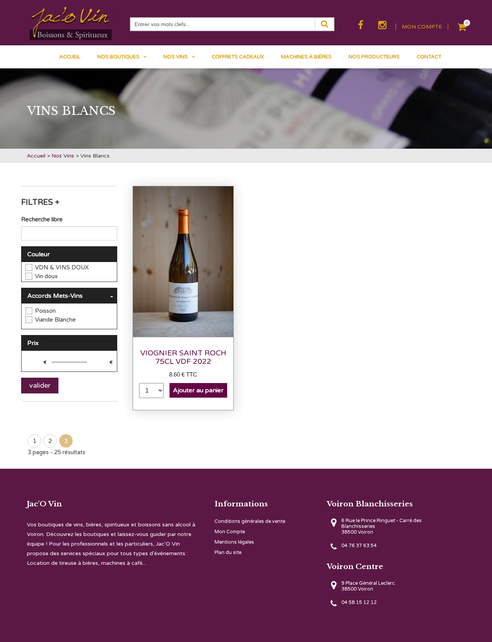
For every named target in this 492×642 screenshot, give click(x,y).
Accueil (36, 156)
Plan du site (227, 553)
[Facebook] (361, 25)
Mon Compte (229, 532)
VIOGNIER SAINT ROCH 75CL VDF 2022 (183, 357)
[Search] (324, 24)
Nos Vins (63, 156)
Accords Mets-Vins (70, 296)
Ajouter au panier (198, 390)
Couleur (38, 254)
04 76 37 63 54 (359, 546)
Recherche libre (42, 219)
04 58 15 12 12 (359, 603)
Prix (33, 343)
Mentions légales (234, 542)
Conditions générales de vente (249, 521)
